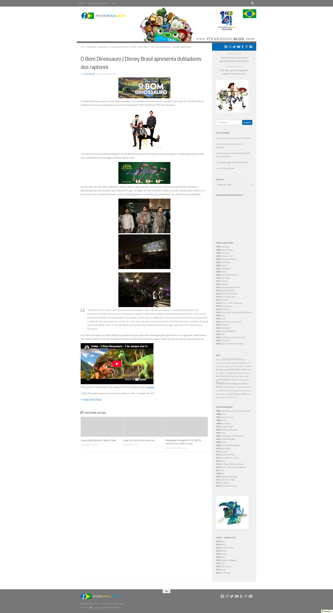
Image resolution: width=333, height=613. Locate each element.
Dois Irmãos (241, 369)
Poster (219, 387)
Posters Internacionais (237, 387)
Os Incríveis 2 (235, 379)
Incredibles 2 (221, 373)
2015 (83, 46)
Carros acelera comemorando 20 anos (234, 138)
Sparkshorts (229, 390)
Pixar (133, 46)
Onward (225, 379)
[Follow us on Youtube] (238, 46)
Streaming (243, 391)
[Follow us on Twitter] (234, 46)
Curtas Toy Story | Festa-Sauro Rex (139, 440)
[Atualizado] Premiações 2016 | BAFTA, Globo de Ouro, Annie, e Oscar (183, 442)
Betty (233, 363)
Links (114, 3)
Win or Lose (233, 397)
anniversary (227, 363)
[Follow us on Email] (250, 46)
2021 (244, 359)
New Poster (220, 376)
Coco (248, 363)
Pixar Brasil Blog (230, 383)
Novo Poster (239, 376)
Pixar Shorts (243, 383)
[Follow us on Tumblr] (242, 46)
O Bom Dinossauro (119, 46)
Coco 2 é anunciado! (226, 168)
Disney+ (220, 369)
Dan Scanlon (245, 366)
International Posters (234, 373)
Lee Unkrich (246, 373)
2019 (230, 359)
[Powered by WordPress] (91, 607)
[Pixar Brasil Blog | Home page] (104, 16)
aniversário (219, 363)
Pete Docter (244, 379)
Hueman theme (113, 607)
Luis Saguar (90, 74)
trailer (243, 394)
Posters (227, 387)
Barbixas (92, 46)
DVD (249, 370)
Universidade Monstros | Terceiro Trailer (98, 440)
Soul (221, 390)
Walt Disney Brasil (93, 399)
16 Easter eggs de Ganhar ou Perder (233, 162)
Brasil (243, 362)
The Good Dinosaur (160, 46)
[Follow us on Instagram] (230, 46)
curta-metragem (222, 366)
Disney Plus (229, 369)
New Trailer (230, 376)
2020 (238, 359)
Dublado (103, 46)
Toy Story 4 (234, 394)
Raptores (143, 46)
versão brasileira (181, 46)
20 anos (218, 360)
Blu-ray (238, 363)
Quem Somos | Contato (97, 3)
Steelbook (237, 391)
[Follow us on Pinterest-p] (246, 46)
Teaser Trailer (224, 394)
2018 (224, 359)
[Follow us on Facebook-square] (225, 46)
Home (81, 3)
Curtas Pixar (235, 366)
